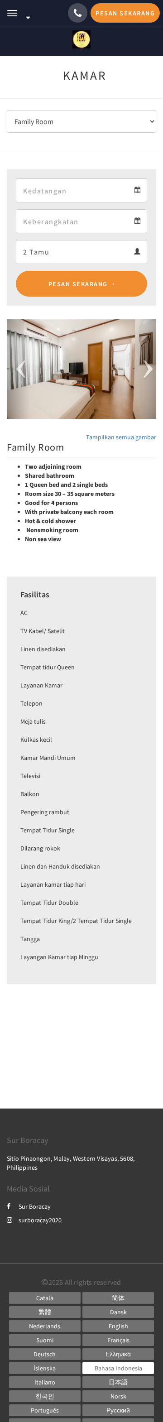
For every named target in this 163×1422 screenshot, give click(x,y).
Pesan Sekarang (78, 284)
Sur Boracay (35, 1206)
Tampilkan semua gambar (121, 437)
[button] (18, 369)
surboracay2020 (40, 1220)
